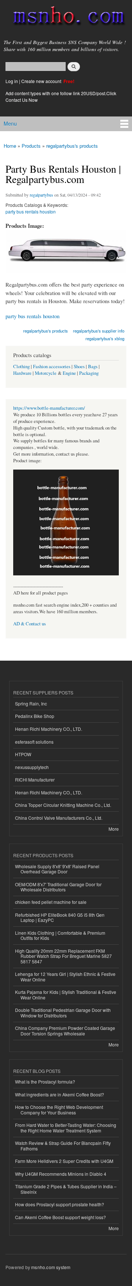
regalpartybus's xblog (104, 338)
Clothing (21, 366)
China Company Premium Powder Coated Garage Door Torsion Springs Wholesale (65, 1030)
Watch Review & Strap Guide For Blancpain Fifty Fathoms (63, 1145)
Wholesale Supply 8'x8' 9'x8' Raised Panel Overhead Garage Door (57, 868)
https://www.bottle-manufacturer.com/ (49, 408)
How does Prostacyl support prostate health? (59, 1204)
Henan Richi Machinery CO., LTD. (48, 729)
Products (31, 145)
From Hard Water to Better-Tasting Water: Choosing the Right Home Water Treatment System (65, 1127)
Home (10, 145)
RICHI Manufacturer (35, 779)
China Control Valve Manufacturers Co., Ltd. (58, 818)
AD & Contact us (29, 624)
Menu (10, 123)
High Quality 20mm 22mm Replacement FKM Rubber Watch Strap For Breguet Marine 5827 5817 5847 (63, 956)
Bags (93, 366)
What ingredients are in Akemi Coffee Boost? (59, 1094)
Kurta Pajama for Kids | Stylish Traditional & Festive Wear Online (65, 994)
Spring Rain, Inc (31, 703)
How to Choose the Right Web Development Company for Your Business (59, 1109)
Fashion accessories (51, 366)
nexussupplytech (32, 767)
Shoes (79, 366)
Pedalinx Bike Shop (34, 716)
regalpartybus (41, 195)
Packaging (89, 373)
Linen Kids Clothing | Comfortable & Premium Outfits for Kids (60, 935)
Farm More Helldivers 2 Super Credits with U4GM (64, 1161)
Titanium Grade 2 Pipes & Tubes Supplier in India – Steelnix (66, 1189)
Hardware (22, 373)
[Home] (66, 17)
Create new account (41, 81)
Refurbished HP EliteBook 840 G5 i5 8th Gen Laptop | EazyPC (59, 917)
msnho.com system (50, 1267)
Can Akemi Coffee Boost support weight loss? (60, 1217)
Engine (69, 373)
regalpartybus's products (72, 145)
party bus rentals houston (31, 211)
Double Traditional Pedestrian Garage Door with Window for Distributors (63, 1012)
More (114, 829)
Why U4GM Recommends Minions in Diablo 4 (60, 1174)
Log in (12, 81)
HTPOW (23, 754)
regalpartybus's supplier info (98, 331)
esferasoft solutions (34, 742)
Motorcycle (45, 373)
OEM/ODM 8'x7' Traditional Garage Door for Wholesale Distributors (58, 886)
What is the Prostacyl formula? (45, 1081)
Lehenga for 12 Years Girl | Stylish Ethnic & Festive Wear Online (65, 976)
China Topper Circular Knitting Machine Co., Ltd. (63, 805)
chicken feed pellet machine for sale (51, 902)
